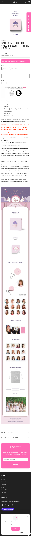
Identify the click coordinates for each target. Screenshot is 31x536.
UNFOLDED (14, 68)
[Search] (26, 2)
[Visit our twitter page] (12, 505)
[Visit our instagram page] (5, 505)
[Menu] (2, 2)
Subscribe (15, 464)
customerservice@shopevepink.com (10, 501)
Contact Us (4, 490)
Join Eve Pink (4, 492)
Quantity (3, 80)
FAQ (2, 487)
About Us (3, 484)
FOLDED (5, 68)
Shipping (3, 55)
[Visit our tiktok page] (9, 505)
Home (3, 479)
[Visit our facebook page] (2, 505)
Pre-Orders (4, 482)
